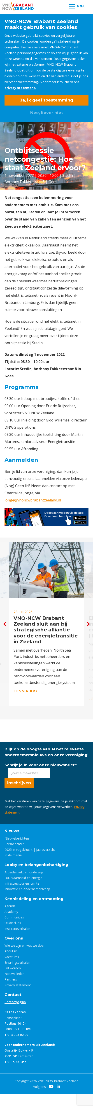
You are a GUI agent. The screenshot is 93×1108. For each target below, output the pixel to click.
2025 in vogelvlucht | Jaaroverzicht (30, 849)
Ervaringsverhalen (17, 962)
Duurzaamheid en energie (23, 878)
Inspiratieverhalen (17, 929)
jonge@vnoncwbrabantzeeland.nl (33, 500)
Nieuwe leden (14, 974)
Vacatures (12, 957)
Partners (11, 979)
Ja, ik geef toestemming (46, 100)
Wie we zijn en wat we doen (25, 945)
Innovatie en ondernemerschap (27, 889)
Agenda (10, 906)
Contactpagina (15, 1002)
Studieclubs (13, 923)
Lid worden (13, 968)
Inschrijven (19, 782)
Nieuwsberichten (17, 838)
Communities (14, 917)
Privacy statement (18, 985)
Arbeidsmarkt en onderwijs (24, 872)
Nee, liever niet (46, 112)
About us (11, 951)
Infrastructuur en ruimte (22, 883)
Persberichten (15, 844)
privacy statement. (20, 88)
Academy (11, 911)
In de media (13, 855)
